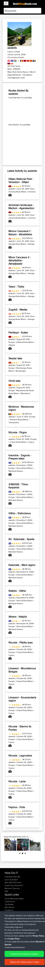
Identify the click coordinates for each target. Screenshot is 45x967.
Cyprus (31, 442)
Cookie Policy (14, 938)
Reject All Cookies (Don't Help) (24, 961)
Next (37, 844)
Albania (12, 345)
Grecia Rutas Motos (24, 468)
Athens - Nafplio (18, 617)
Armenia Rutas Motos (17, 191)
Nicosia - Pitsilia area (21, 642)
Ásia (32, 188)
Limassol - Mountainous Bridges (22, 669)
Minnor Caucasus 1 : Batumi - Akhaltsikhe (20, 232)
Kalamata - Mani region (22, 565)
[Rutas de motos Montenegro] (27, 60)
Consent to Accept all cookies (24, 953)
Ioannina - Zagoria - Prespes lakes (20, 456)
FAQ (6, 891)
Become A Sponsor (12, 888)
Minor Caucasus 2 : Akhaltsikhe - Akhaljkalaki (20, 260)
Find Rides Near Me (12, 876)
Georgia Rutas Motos (17, 244)
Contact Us (9, 910)
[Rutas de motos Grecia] (11, 60)
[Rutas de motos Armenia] (8, 63)
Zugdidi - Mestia (18, 309)
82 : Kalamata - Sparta (21, 539)
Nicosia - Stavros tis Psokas (20, 727)
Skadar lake (15, 358)
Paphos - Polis (17, 807)
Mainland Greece (16, 471)
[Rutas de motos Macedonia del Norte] (31, 60)
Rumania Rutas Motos (19, 419)
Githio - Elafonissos (20, 513)
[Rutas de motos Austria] (8, 60)
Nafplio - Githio (17, 591)
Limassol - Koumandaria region (22, 698)
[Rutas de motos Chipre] (18, 60)
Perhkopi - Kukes (18, 332)
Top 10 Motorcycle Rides (14, 898)
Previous (8, 844)
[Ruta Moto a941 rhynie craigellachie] (23, 845)
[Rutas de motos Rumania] (21, 60)
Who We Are (9, 907)
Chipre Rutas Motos (18, 442)
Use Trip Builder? (11, 879)
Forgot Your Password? (14, 885)
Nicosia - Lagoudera (20, 755)
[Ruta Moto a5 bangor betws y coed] (10, 845)
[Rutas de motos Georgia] (11, 63)
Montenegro (21, 371)
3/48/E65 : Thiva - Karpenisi (19, 485)
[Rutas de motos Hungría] (15, 60)
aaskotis (12, 188)
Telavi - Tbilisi (16, 286)
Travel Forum (10, 901)
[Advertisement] (22, 111)
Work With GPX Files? (13, 882)
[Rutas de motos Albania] (24, 60)
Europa (11, 342)
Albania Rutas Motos (24, 342)
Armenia (31, 191)
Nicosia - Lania (17, 781)
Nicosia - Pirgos (18, 432)
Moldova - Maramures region (21, 408)
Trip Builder (9, 904)
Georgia (31, 244)
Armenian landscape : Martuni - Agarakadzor (21, 206)
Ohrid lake (14, 381)
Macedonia (25, 393)
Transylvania (14, 422)
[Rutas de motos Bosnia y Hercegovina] (34, 60)
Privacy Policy (38, 935)
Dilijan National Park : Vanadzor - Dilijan (21, 180)
